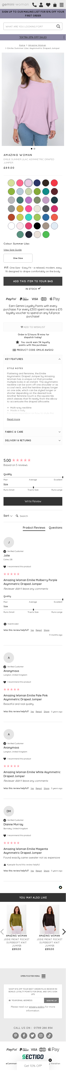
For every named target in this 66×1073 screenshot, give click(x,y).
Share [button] (46, 630)
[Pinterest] (15, 1035)
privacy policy (36, 1006)
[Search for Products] (58, 26)
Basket (55, 5)
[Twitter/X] (32, 1035)
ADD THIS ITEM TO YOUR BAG (33, 281)
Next (64, 928)
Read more (13, 419)
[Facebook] (24, 1035)
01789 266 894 (43, 1027)
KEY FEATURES (14, 359)
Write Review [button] (33, 501)
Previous (2, 928)
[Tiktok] (49, 1035)
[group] (33, 460)
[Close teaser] (50, 1060)
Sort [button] (7, 515)
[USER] (41, 5)
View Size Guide (13, 249)
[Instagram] (41, 1035)
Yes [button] (32, 630)
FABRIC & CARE (14, 431)
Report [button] (39, 630)
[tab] (34, 528)
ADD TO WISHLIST (34, 327)
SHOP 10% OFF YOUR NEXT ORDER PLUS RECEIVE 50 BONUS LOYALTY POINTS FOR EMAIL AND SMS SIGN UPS (33, 991)
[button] (33, 1065)
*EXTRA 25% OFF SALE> (33, 37)
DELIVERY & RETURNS (18, 440)
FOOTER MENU (30, 976)
